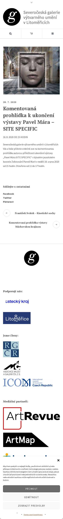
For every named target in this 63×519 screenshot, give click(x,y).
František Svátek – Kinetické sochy (35, 213)
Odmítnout (31, 497)
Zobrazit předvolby (31, 505)
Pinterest (8, 201)
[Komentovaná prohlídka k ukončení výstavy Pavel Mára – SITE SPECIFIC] (31, 70)
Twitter (7, 197)
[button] (58, 460)
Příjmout (31, 488)
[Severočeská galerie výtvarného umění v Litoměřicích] (31, 16)
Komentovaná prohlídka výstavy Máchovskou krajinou (28, 224)
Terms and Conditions (33, 514)
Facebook (8, 193)
